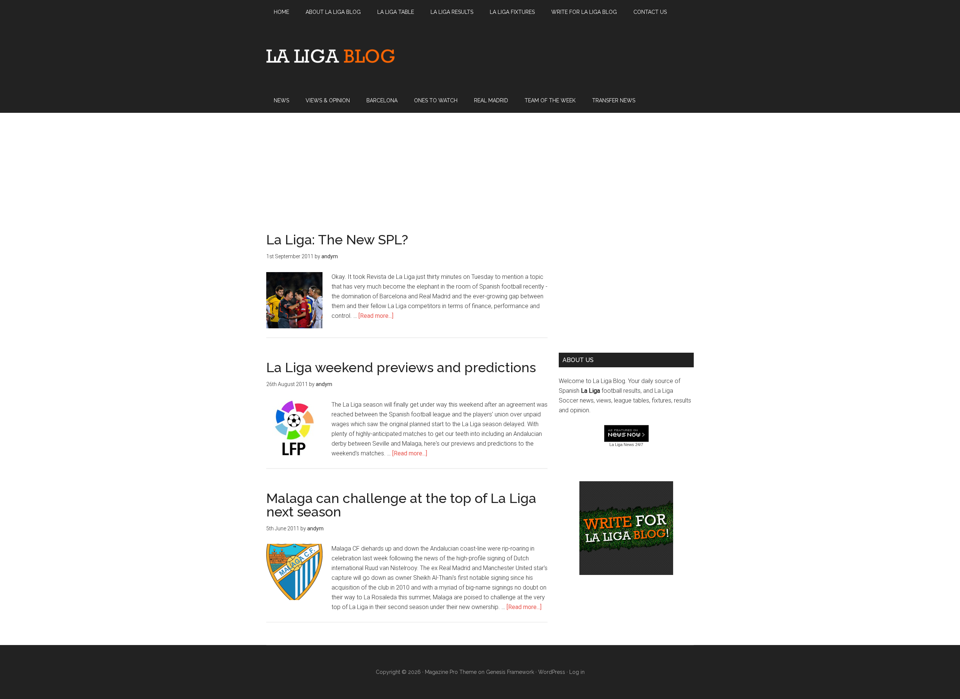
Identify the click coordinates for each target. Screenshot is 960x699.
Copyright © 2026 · (400, 672)
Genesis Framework (510, 672)
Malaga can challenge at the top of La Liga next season (401, 504)
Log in (577, 672)
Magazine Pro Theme (451, 672)
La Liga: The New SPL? (337, 239)
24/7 (638, 444)
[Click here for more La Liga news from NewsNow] (626, 434)
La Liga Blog (330, 56)
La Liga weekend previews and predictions (401, 367)
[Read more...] (375, 315)
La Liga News (621, 444)
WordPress (551, 672)
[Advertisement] (480, 165)
